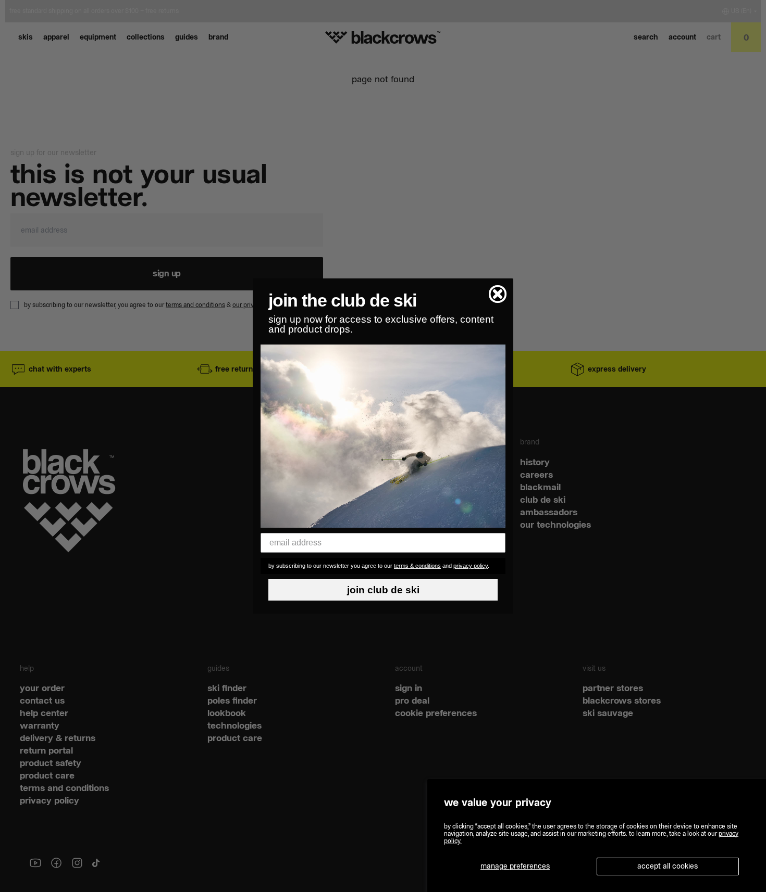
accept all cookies (667, 866)
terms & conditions (417, 566)
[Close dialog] (497, 294)
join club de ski (383, 589)
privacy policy (470, 566)
